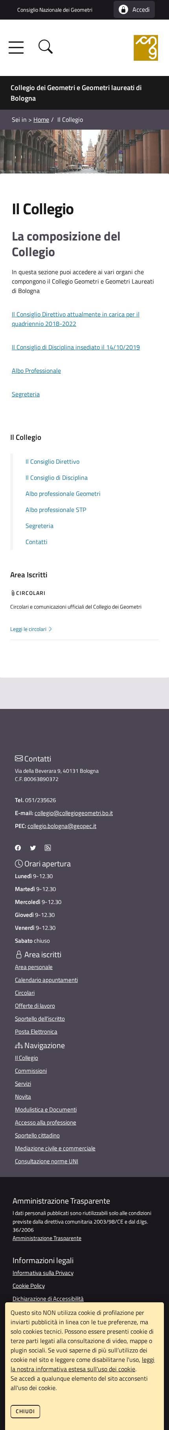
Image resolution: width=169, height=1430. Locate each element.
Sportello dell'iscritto (40, 1018)
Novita (23, 1096)
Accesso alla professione (45, 1122)
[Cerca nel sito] (45, 48)
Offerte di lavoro (35, 1005)
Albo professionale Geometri (63, 493)
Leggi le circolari (29, 629)
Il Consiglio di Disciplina (57, 477)
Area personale (34, 966)
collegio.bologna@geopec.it (62, 825)
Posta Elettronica (36, 1031)
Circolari (25, 992)
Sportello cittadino (37, 1135)
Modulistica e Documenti (46, 1109)
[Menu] (18, 48)
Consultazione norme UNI (46, 1161)
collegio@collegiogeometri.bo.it (74, 812)
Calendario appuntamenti (46, 979)
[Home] (111, 48)
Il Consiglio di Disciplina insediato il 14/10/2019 (76, 347)
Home (41, 119)
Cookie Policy (29, 1285)
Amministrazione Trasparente (47, 1238)
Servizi (23, 1083)
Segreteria (26, 394)
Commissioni (31, 1070)
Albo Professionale (36, 370)
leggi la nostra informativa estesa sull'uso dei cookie (82, 1364)
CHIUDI (25, 1411)
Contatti (37, 541)
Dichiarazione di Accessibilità (48, 1298)
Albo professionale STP (56, 509)
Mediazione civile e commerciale (55, 1148)
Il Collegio (26, 1057)
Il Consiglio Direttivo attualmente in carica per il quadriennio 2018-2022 (76, 318)
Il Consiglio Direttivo (52, 461)
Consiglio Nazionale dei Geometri (54, 9)
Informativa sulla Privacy (43, 1272)
